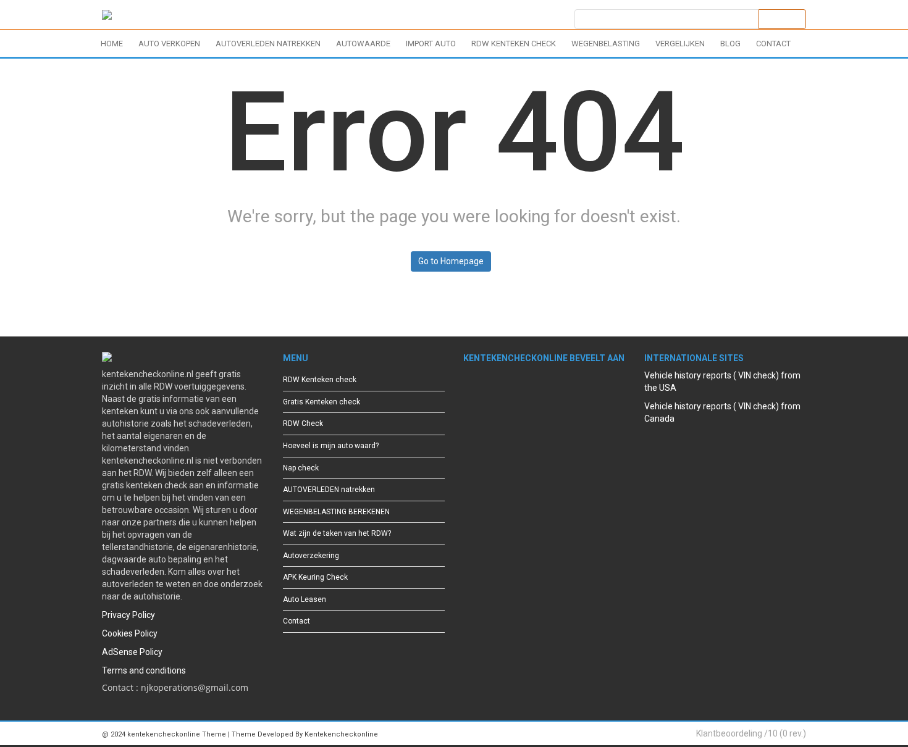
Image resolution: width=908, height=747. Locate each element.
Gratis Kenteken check (321, 402)
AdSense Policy (132, 652)
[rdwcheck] (107, 17)
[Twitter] (489, 390)
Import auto (431, 43)
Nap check (301, 468)
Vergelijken (680, 43)
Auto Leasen (304, 599)
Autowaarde (363, 43)
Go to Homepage (451, 261)
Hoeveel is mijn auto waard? (331, 445)
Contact (773, 43)
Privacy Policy (128, 615)
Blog (730, 43)
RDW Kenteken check (513, 43)
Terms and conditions (144, 670)
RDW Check (303, 423)
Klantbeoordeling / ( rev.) (751, 733)
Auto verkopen (169, 43)
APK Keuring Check (315, 577)
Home (112, 43)
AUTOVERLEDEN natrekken (268, 43)
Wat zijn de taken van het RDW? (337, 533)
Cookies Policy (130, 633)
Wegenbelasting (605, 43)
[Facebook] (469, 390)
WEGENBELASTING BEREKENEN (336, 511)
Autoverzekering (311, 555)
